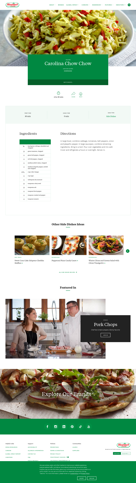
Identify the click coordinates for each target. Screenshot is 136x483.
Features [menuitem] (108, 5)
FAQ (29, 457)
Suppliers (76, 450)
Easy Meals (18, 257)
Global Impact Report (13, 454)
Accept (81, 478)
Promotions (54, 447)
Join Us (105, 335)
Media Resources (11, 447)
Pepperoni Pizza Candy (64, 260)
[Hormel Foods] (12, 4)
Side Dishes (111, 116)
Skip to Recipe (68, 82)
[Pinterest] (72, 426)
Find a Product (33, 461)
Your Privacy (58, 457)
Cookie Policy (74, 473)
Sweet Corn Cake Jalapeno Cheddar (29, 261)
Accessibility (32, 447)
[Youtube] (88, 426)
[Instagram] (55, 426)
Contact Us (32, 454)
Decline (91, 478)
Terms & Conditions (57, 450)
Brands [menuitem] (61, 5)
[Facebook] (47, 426)
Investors (8, 457)
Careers (8, 450)
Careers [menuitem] (85, 5)
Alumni (75, 447)
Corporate (125, 453)
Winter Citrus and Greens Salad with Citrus (104, 261)
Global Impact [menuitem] (72, 5)
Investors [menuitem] (120, 5)
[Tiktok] (80, 426)
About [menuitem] (51, 5)
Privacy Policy (55, 454)
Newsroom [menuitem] (96, 5)
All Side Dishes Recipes (67, 272)
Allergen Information (36, 450)
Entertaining (68, 71)
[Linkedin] (64, 426)
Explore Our (67, 393)
